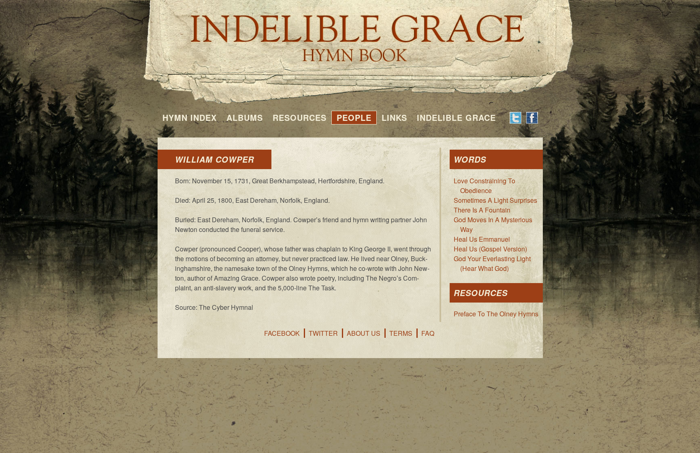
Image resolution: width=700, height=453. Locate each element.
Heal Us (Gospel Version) (490, 248)
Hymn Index (189, 117)
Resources (300, 117)
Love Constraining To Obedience (484, 185)
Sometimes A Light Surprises (495, 200)
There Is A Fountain (482, 210)
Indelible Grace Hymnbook (350, 32)
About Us (363, 333)
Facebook (282, 333)
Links (394, 117)
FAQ (427, 333)
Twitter (323, 333)
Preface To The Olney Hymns (496, 313)
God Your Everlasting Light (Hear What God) (492, 263)
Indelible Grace (456, 117)
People (354, 117)
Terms (400, 333)
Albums (244, 117)
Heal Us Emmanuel (482, 239)
